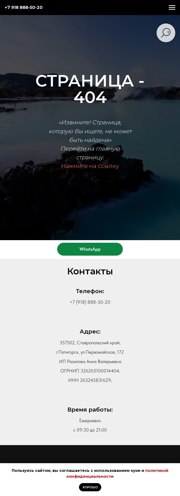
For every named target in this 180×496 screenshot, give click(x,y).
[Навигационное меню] (172, 7)
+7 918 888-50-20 (24, 7)
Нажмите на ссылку (90, 294)
